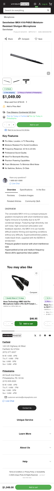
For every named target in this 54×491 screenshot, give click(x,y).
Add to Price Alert (14, 106)
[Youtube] (49, 335)
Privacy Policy (29, 472)
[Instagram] (40, 335)
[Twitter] (35, 335)
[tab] (11, 190)
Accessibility (40, 472)
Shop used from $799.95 (14, 102)
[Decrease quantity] (4, 124)
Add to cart (34, 124)
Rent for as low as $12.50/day (19, 130)
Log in (44, 4)
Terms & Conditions (16, 472)
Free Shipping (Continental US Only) (21, 112)
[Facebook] (45, 335)
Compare (25, 39)
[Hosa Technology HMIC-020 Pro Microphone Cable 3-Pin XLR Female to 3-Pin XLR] (20, 282)
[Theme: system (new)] (35, 4)
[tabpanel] (27, 229)
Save (40, 39)
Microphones (9, 17)
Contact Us (27, 408)
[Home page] (20, 4)
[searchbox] (27, 10)
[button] (50, 3)
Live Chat (16, 183)
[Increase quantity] (13, 124)
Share (10, 39)
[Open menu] (4, 3)
